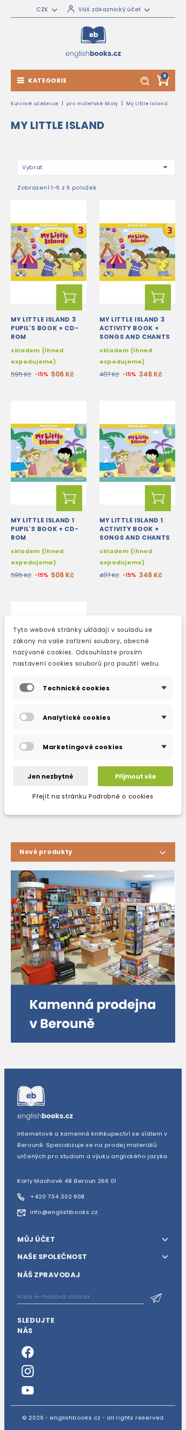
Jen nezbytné (50, 776)
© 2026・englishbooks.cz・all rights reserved (93, 1418)
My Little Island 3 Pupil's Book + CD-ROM (45, 328)
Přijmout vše (135, 776)
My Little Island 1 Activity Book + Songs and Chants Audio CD (134, 533)
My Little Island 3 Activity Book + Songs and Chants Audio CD (134, 332)
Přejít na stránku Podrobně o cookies (92, 796)
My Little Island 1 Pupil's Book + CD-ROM (45, 529)
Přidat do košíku (69, 297)
